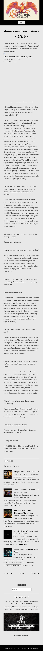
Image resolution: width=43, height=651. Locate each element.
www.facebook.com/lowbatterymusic (18, 56)
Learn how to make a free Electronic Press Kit (21, 102)
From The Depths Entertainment (28, 648)
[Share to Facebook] (12, 461)
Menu (21, 22)
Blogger (26, 635)
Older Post (35, 573)
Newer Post (8, 573)
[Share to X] (10, 461)
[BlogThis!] (8, 461)
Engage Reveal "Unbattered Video (26, 471)
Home (22, 573)
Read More (12, 485)
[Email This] (6, 461)
